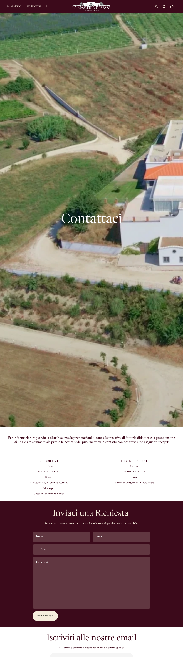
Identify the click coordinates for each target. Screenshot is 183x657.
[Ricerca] (156, 6)
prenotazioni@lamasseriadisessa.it (48, 483)
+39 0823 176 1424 (48, 472)
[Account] (164, 6)
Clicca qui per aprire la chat (49, 494)
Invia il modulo (45, 616)
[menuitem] (47, 6)
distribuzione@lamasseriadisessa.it (134, 483)
